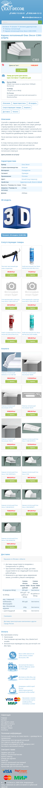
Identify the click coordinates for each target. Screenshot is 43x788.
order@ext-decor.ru (33, 17)
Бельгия (25, 167)
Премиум (25, 173)
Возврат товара (6, 728)
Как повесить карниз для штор (12, 742)
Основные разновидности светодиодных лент (17, 744)
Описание (6, 103)
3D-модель (32, 103)
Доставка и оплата (8, 724)
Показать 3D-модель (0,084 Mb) (14, 235)
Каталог (4, 720)
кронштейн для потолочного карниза (14, 766)
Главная (4, 718)
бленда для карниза (8, 758)
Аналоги (27, 107)
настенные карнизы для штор (12, 764)
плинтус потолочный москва (11, 754)
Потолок (25, 176)
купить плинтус (7, 756)
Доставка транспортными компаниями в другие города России (20, 622)
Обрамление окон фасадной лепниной (15, 740)
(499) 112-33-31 (18, 13)
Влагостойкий (37, 182)
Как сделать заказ (7, 722)
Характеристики (19, 103)
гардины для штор (8, 752)
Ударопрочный (25, 182)
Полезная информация (11, 733)
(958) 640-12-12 (35, 13)
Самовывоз (8, 616)
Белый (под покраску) (29, 179)
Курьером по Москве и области (14, 559)
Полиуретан (26, 170)
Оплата (15, 112)
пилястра (4, 760)
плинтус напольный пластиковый (13, 762)
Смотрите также (8, 750)
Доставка (6, 112)
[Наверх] (5, 783)
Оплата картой (6, 726)
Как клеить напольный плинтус (12, 746)
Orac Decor (26, 164)
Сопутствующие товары (12, 107)
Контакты (4, 730)
